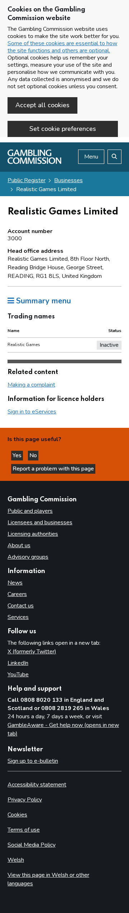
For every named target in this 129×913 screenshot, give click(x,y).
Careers (17, 594)
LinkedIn (18, 663)
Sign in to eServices (32, 412)
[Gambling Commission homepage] (34, 162)
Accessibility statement (37, 785)
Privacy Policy (25, 800)
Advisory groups (28, 557)
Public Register (27, 180)
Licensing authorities (33, 534)
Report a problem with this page (53, 469)
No (33, 455)
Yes (18, 455)
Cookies (17, 815)
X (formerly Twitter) (32, 652)
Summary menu (42, 301)
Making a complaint (31, 385)
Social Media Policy (32, 845)
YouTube (18, 674)
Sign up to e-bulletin (33, 761)
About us (19, 545)
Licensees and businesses (40, 522)
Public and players (30, 511)
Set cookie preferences (62, 128)
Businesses (68, 180)
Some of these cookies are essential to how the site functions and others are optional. (62, 47)
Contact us (21, 606)
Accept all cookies (42, 105)
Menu (91, 157)
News (15, 583)
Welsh (16, 860)
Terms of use (24, 830)
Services (18, 617)
